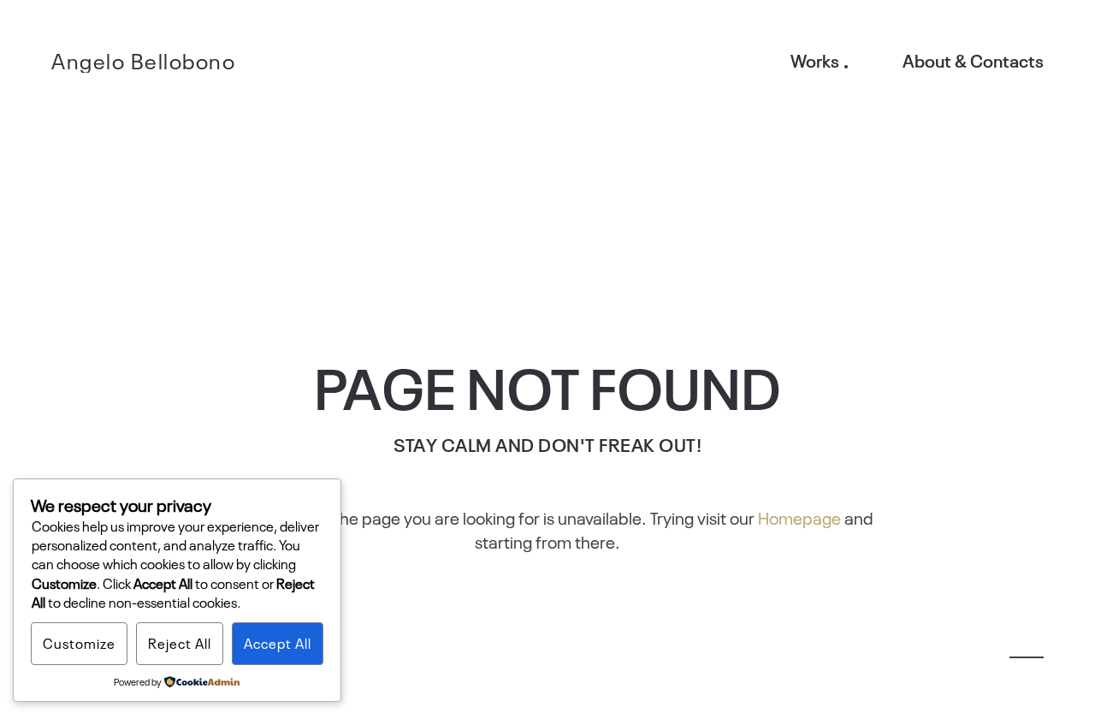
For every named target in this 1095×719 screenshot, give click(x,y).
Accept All (277, 642)
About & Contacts (973, 60)
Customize (79, 642)
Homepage (799, 517)
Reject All (179, 642)
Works (814, 60)
